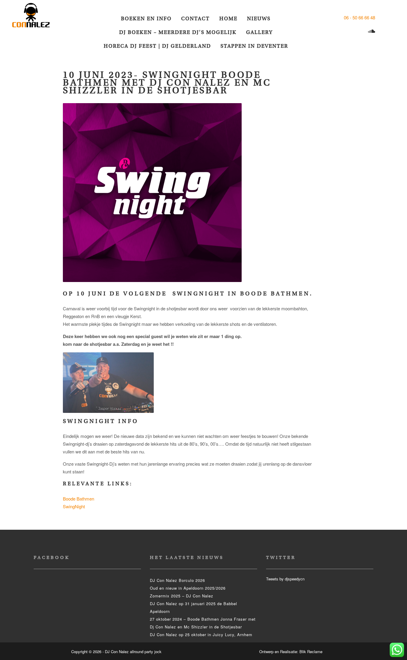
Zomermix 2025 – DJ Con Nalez (181, 596)
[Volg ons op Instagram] (349, 31)
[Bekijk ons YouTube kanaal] (360, 31)
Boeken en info (146, 19)
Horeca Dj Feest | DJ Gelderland (157, 46)
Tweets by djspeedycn (285, 579)
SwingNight (74, 506)
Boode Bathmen (78, 498)
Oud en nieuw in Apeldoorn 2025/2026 (188, 588)
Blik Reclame (310, 651)
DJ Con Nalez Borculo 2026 (177, 580)
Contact (195, 19)
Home (228, 19)
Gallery (259, 32)
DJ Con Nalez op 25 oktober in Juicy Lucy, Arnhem (201, 634)
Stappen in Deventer (254, 46)
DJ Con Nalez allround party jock (34, 18)
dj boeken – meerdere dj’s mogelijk (178, 32)
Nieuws (259, 19)
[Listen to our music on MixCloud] (372, 31)
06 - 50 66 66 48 (359, 17)
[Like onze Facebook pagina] (381, 17)
